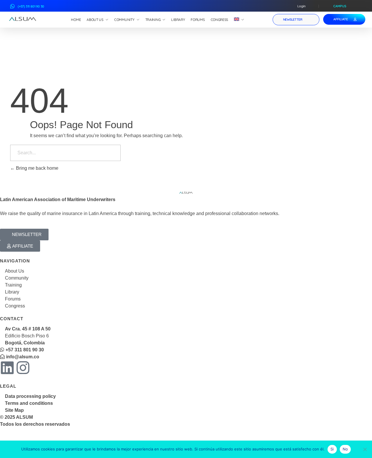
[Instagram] (23, 367)
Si (332, 449)
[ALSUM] (23, 19)
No (345, 449)
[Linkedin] (7, 367)
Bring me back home (36, 168)
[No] (365, 449)
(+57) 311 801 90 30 (31, 6)
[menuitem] (239, 19)
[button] (24, 234)
